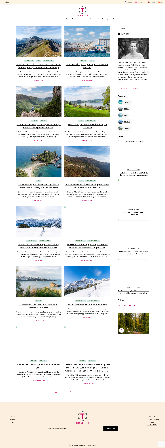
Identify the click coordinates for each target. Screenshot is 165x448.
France (38, 301)
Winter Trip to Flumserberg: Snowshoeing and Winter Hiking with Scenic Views (38, 246)
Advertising (29, 60)
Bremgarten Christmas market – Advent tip (133, 213)
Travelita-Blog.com (79, 446)
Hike (38, 60)
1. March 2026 (38, 260)
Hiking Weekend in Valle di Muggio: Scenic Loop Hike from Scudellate (87, 186)
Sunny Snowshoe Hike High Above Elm (87, 304)
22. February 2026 (87, 260)
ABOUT (13, 419)
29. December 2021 (133, 170)
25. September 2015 (133, 288)
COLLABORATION (152, 419)
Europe (83, 60)
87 (66, 392)
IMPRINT (152, 416)
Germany (43, 360)
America (34, 120)
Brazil (43, 120)
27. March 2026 (38, 140)
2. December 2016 (133, 209)
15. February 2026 (38, 320)
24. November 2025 (87, 383)
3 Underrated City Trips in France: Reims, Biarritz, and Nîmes (38, 306)
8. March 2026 (38, 200)
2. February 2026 (87, 317)
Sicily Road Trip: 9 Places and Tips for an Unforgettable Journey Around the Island (38, 186)
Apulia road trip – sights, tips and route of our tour (87, 66)
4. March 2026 (87, 200)
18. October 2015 (133, 248)
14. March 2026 (87, 140)
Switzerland (48, 60)
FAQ (13, 422)
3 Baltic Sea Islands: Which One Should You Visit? (38, 366)
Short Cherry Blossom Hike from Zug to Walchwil (87, 126)
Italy (91, 60)
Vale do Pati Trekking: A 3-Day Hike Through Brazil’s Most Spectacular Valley (39, 126)
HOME (13, 416)
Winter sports (45, 240)
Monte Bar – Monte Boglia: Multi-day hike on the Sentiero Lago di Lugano (134, 174)
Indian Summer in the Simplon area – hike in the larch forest (133, 252)
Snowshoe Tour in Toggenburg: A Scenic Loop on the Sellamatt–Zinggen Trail (87, 246)
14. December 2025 (38, 380)
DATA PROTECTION (152, 423)
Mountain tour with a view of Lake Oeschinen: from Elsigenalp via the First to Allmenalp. (38, 66)
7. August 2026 (38, 80)
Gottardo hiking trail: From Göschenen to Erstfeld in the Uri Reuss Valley (133, 292)
